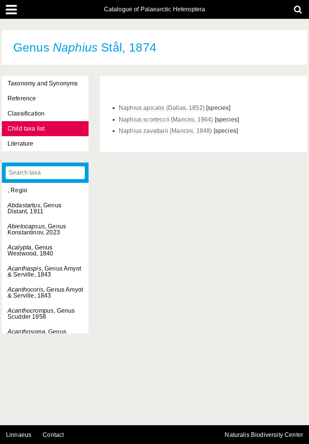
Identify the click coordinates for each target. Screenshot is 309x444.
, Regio (17, 190)
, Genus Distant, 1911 (34, 208)
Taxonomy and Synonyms (43, 83)
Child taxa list (26, 128)
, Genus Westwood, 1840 (30, 250)
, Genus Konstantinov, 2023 (37, 229)
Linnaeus (18, 435)
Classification (26, 113)
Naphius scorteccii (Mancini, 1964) (166, 119)
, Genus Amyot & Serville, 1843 (44, 271)
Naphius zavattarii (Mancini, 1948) (165, 131)
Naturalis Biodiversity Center (264, 435)
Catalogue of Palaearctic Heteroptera (154, 9)
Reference (22, 98)
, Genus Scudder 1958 (41, 313)
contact (53, 435)
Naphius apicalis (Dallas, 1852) (162, 108)
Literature (21, 143)
